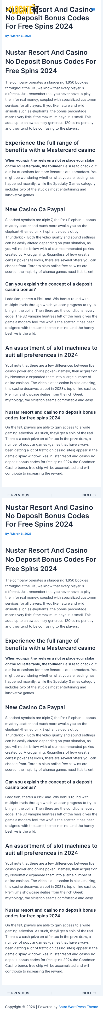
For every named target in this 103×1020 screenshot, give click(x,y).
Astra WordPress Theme (78, 1007)
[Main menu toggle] (93, 10)
